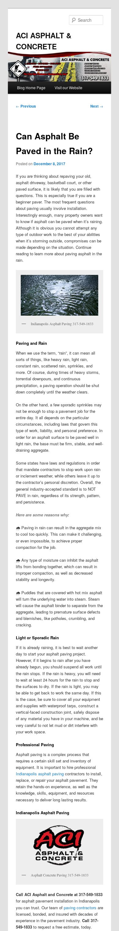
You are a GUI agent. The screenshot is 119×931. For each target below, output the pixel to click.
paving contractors (80, 907)
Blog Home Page (31, 87)
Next (96, 106)
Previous (26, 106)
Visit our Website (68, 87)
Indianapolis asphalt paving (40, 774)
